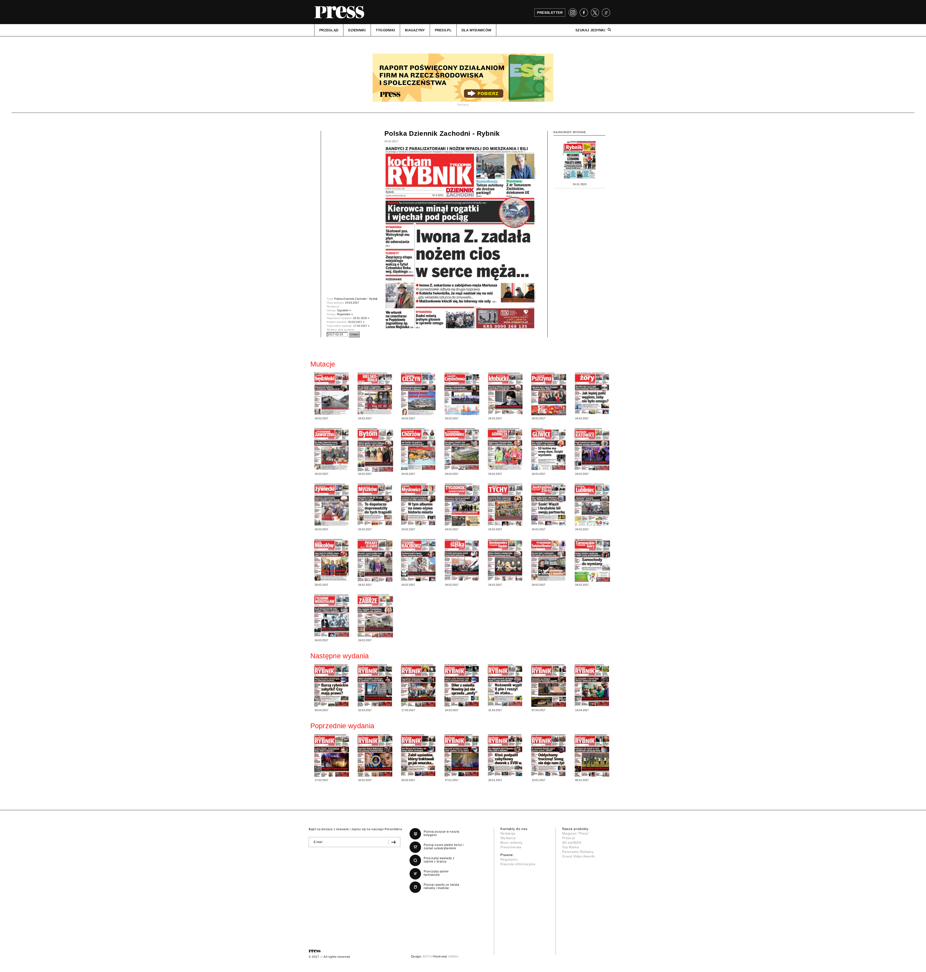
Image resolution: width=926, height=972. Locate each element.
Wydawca (508, 838)
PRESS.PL (443, 30)
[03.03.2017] (332, 685)
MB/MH (453, 956)
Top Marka (570, 847)
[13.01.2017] (549, 755)
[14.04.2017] (592, 685)
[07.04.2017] (549, 685)
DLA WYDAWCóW (476, 30)
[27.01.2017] (462, 755)
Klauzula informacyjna (518, 864)
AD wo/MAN (571, 842)
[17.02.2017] (332, 755)
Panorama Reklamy (577, 852)
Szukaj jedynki (590, 30)
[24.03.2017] (462, 685)
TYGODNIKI (385, 30)
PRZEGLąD (328, 30)
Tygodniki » (344, 310)
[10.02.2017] (375, 755)
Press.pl (568, 838)
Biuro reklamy (511, 842)
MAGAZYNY (415, 30)
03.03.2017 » (356, 321)
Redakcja (507, 833)
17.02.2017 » (361, 325)
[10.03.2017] (375, 685)
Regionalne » (345, 314)
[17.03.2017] (419, 685)
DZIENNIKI (357, 30)
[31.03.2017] (506, 685)
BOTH (427, 956)
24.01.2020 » (361, 318)
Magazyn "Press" (575, 833)
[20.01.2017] (506, 755)
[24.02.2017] (332, 393)
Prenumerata (510, 847)
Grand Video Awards (578, 856)
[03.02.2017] (419, 755)
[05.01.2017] (592, 755)
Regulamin (508, 859)
